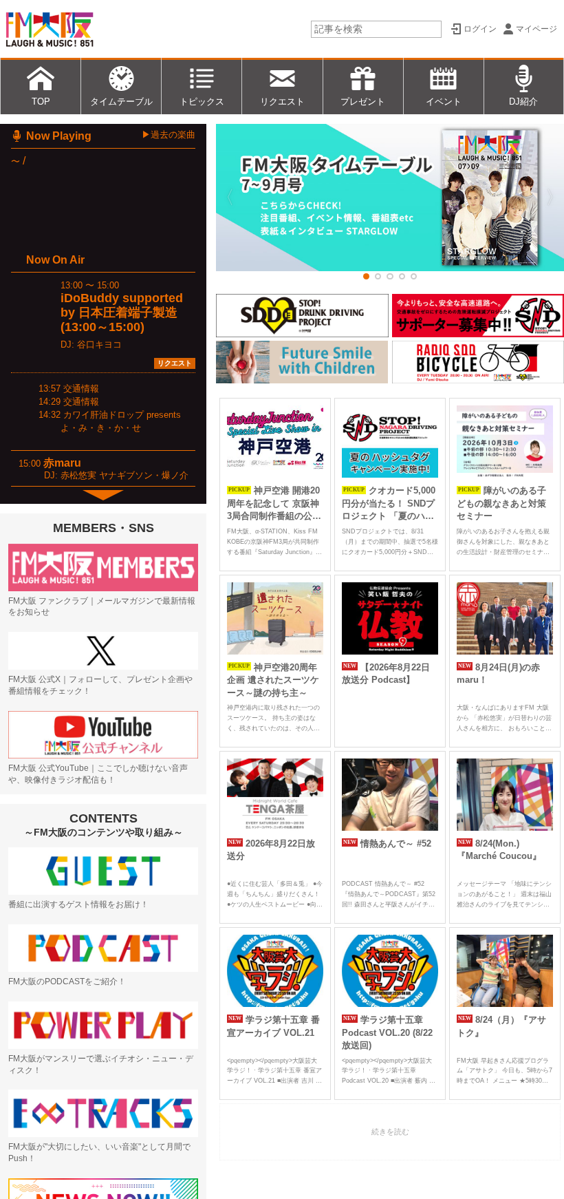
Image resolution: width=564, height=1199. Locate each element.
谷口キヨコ (99, 344)
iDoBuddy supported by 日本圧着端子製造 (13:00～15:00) (122, 312)
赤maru (62, 463)
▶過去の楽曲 (168, 134)
